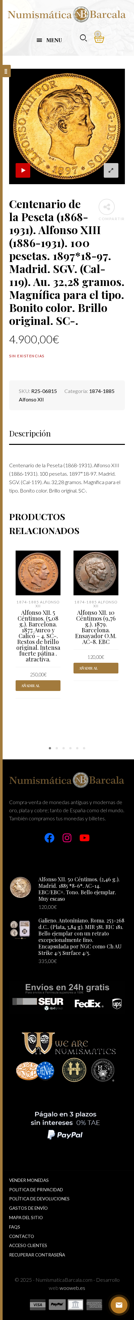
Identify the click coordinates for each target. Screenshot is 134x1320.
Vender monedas (29, 1180)
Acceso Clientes (28, 1245)
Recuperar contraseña (37, 1254)
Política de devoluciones (39, 1198)
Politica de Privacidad (36, 1189)
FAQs (14, 1227)
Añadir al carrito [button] (30, 687)
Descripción (30, 433)
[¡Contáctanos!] (119, 1305)
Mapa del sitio (26, 1217)
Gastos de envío (28, 1208)
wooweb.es (72, 1288)
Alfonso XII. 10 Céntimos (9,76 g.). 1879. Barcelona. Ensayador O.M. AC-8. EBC (95, 627)
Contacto (21, 1236)
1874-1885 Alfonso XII (38, 604)
